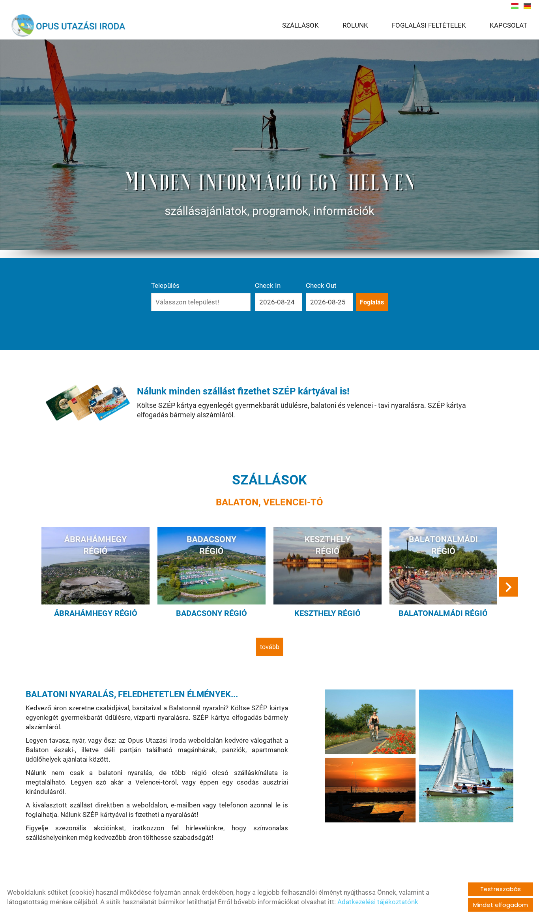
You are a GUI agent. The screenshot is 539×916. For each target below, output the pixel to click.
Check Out (321, 285)
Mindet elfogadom (500, 905)
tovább (269, 647)
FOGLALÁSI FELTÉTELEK (429, 25)
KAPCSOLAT (508, 25)
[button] (508, 587)
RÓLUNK (355, 25)
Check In (268, 285)
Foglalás (372, 302)
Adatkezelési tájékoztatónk (377, 902)
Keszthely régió (327, 613)
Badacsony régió (211, 613)
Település (165, 285)
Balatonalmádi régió (443, 613)
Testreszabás (500, 889)
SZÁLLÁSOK (300, 25)
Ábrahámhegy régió (95, 613)
